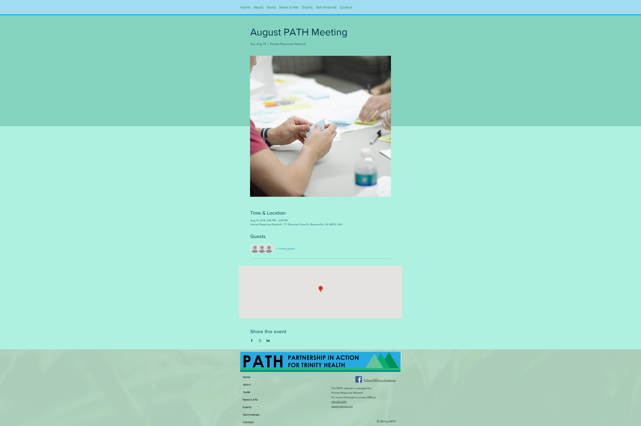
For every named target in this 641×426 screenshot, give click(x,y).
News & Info (250, 400)
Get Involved (251, 415)
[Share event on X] (260, 340)
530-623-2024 (338, 401)
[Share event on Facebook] (251, 340)
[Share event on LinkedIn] (268, 340)
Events (247, 407)
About (247, 385)
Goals (246, 392)
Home (246, 377)
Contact (248, 422)
